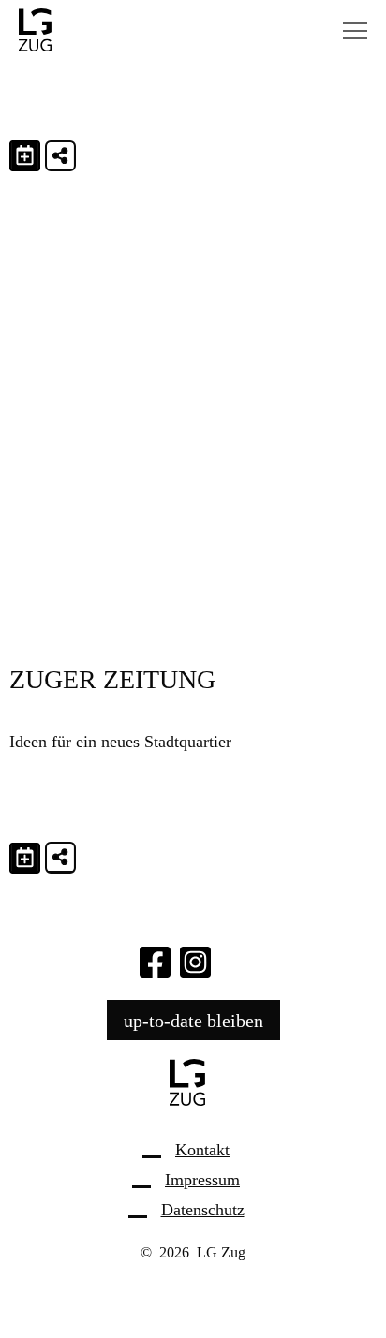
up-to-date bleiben (193, 1019)
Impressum (202, 1179)
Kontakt (202, 1149)
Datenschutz (203, 1209)
